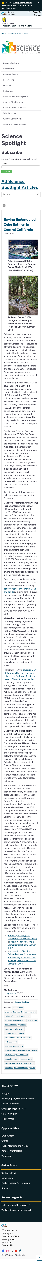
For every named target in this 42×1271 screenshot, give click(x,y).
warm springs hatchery (14, 1029)
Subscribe (6, 171)
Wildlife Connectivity (12, 119)
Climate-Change (10, 74)
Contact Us (7, 1245)
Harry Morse (10, 993)
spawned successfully (14, 1046)
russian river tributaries (14, 1033)
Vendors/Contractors (11, 1151)
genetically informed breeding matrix (20, 1068)
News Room (7, 1178)
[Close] (38, 3)
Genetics (7, 85)
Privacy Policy (9, 1239)
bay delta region (11, 1059)
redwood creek (11, 1042)
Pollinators (8, 91)
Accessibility (10, 1230)
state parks (29, 1063)
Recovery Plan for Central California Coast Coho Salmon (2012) (22, 945)
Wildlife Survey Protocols (14, 124)
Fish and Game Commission (21, 1205)
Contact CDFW (8, 1173)
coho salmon (18, 1007)
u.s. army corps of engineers (16, 1055)
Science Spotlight (22, 1002)
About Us (37, 12)
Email (5, 163)
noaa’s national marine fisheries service (21, 1050)
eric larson (32, 1020)
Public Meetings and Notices (15, 1146)
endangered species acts (15, 1020)
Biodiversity (8, 69)
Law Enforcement (10, 1103)
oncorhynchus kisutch (13, 1012)
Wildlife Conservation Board (21, 1210)
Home (3, 33)
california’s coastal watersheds (17, 1016)
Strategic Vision (9, 1114)
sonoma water (26, 1059)
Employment (7, 1136)
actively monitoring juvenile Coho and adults (20, 590)
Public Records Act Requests (15, 1183)
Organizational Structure (13, 1109)
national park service (13, 1063)
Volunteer (6, 1156)
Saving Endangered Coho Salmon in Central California (20, 224)
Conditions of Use (10, 1236)
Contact (37, 15)
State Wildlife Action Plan (14, 108)
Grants (4, 1141)
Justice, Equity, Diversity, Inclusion (17, 1098)
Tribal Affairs (7, 1119)
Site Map (6, 1242)
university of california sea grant (18, 1037)
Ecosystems (8, 80)
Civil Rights (7, 1233)
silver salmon (30, 1012)
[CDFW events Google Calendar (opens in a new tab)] (29, 12)
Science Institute (11, 63)
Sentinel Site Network (13, 102)
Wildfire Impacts (10, 113)
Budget (5, 1093)
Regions (5, 1188)
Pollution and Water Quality (15, 96)
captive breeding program (15, 1025)
